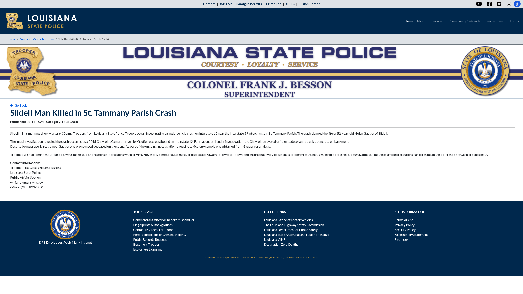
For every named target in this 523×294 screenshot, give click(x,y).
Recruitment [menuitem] (495, 21)
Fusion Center (309, 4)
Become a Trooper (146, 244)
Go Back (21, 105)
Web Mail (71, 242)
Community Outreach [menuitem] (465, 21)
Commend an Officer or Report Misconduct (163, 220)
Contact (209, 4)
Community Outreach (32, 39)
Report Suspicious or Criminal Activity (159, 234)
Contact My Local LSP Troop (153, 230)
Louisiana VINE (274, 239)
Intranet (86, 242)
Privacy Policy (405, 225)
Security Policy (405, 230)
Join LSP (225, 4)
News (51, 39)
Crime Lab (274, 4)
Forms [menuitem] (514, 21)
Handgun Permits (249, 4)
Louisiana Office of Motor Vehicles (288, 220)
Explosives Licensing (147, 249)
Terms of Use (404, 220)
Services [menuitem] (438, 21)
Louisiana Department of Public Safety (291, 230)
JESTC (290, 4)
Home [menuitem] (409, 21)
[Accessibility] (517, 4)
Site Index (401, 239)
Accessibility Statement (411, 234)
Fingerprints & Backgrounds (153, 225)
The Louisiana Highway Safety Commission (294, 225)
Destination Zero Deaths (281, 244)
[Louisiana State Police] (44, 21)
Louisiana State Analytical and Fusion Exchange (296, 234)
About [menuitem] (421, 21)
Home (12, 39)
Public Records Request (150, 239)
